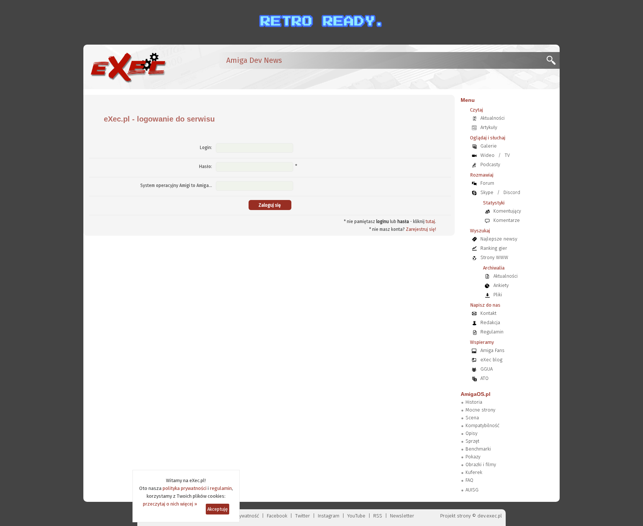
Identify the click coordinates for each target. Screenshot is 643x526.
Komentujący (507, 211)
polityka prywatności (185, 488)
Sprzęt (472, 441)
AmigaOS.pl (475, 394)
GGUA (486, 369)
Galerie (488, 146)
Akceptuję (217, 509)
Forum (487, 183)
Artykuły (488, 127)
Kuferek (474, 472)
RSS (377, 516)
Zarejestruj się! (421, 229)
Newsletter (402, 516)
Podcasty (490, 164)
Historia (474, 402)
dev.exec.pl (489, 516)
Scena (472, 417)
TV (507, 155)
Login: (206, 147)
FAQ (469, 480)
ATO (484, 378)
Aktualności (492, 118)
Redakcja (490, 322)
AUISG (472, 490)
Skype (486, 192)
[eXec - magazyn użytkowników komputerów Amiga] (128, 66)
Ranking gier (493, 248)
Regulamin (491, 332)
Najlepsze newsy (498, 239)
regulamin (221, 488)
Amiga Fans (492, 350)
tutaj (430, 221)
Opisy (471, 433)
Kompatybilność (482, 425)
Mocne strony (480, 410)
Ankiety (501, 285)
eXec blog (491, 359)
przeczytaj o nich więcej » (170, 504)
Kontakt (488, 313)
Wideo (487, 155)
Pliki (497, 294)
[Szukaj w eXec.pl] (553, 62)
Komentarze (506, 220)
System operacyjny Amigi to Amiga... (176, 185)
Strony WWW (494, 257)
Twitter (302, 516)
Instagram (328, 516)
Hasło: (205, 166)
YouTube (356, 516)
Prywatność (247, 516)
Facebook (277, 516)
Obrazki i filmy (481, 464)
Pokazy (473, 456)
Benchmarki (478, 449)
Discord (511, 192)
